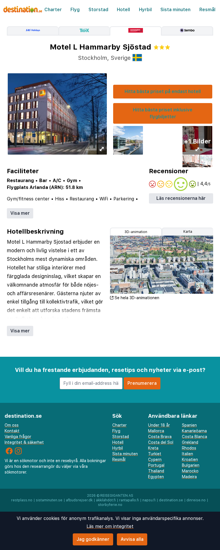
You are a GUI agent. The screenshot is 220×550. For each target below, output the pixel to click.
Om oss (12, 425)
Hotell (123, 9)
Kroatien (190, 459)
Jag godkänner (92, 539)
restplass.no (21, 500)
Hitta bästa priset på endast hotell (163, 91)
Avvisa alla (132, 539)
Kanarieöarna (194, 431)
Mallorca (156, 431)
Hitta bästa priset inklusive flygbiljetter (162, 113)
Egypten (156, 476)
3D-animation (136, 232)
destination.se (171, 500)
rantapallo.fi (129, 500)
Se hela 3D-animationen (137, 297)
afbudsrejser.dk (79, 500)
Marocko (190, 471)
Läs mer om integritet (110, 526)
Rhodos (189, 448)
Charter (53, 9)
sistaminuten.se (49, 500)
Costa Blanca (194, 436)
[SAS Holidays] (32, 31)
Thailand (156, 471)
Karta (187, 232)
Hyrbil (145, 9)
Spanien (189, 425)
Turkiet (154, 454)
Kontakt (12, 431)
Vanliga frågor (18, 436)
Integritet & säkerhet (24, 442)
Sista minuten (175, 9)
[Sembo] (187, 31)
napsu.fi (149, 500)
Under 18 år (159, 425)
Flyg (75, 9)
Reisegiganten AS (116, 496)
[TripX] (84, 31)
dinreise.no (196, 500)
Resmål (207, 9)
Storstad (98, 9)
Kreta (153, 448)
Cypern (155, 459)
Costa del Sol (160, 442)
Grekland (190, 442)
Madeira (189, 476)
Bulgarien (190, 465)
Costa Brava (160, 436)
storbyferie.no (110, 505)
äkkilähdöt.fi (106, 500)
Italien (187, 454)
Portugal (156, 465)
